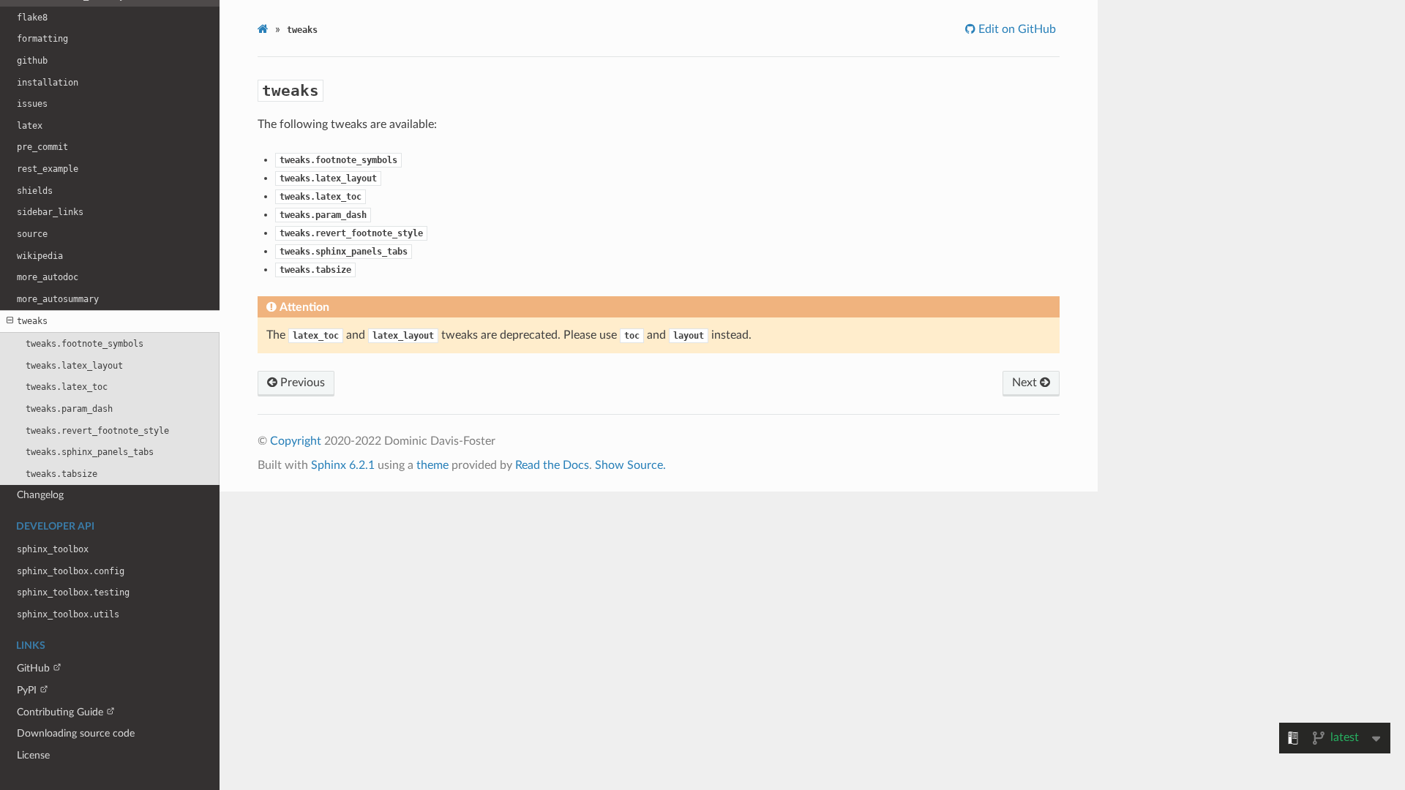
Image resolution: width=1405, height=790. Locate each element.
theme (432, 465)
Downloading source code (76, 733)
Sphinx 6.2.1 (343, 465)
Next (1026, 382)
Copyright (295, 441)
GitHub (33, 668)
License (33, 755)
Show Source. (630, 465)
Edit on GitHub (1015, 29)
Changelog (40, 494)
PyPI (27, 690)
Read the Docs (552, 465)
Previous (301, 382)
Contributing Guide (60, 712)
